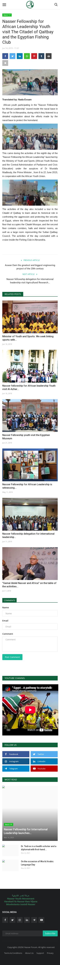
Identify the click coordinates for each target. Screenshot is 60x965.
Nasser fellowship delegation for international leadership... (28, 535)
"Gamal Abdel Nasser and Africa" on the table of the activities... (29, 585)
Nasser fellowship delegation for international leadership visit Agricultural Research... (30, 281)
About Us (29, 953)
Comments (9, 600)
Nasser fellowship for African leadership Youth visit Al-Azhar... (29, 387)
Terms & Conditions (13, 953)
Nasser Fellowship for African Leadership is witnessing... (27, 486)
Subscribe (50, 933)
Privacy (50, 953)
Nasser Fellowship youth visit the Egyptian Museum (26, 437)
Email (5, 620)
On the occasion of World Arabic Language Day (37, 863)
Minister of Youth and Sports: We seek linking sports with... (28, 338)
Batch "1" (7, 15)
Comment (7, 633)
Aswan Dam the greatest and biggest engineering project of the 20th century (30, 267)
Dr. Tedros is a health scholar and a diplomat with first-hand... (38, 848)
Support (40, 953)
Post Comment (12, 657)
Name (5, 607)
